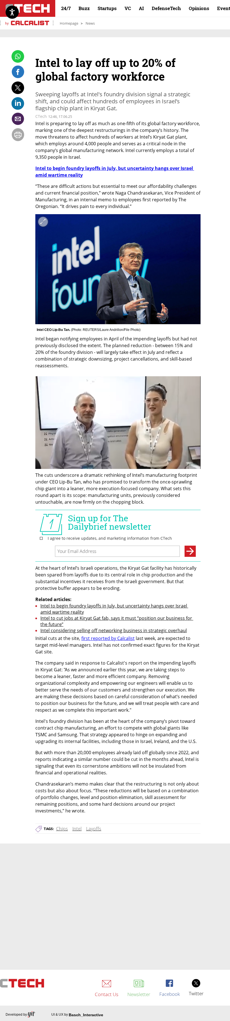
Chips (62, 829)
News (90, 23)
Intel (77, 829)
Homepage (69, 23)
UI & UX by (77, 1015)
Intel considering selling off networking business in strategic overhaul (113, 630)
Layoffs (93, 829)
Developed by (16, 1015)
